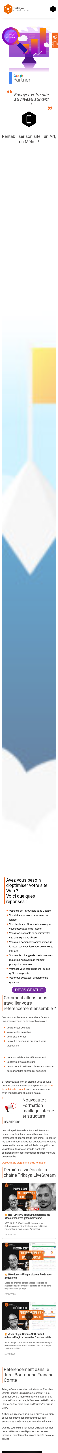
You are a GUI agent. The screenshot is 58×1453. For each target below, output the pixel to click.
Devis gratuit (29, 990)
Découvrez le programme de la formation (24, 1162)
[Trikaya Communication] (16, 9)
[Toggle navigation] (53, 9)
